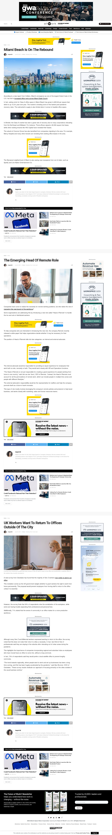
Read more (7, 503)
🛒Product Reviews (31, 32)
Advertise (17, 824)
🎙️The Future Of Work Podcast (64, 32)
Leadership (33, 28)
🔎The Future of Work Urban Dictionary (86, 32)
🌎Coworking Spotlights (45, 32)
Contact (63, 824)
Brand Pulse (83, 824)
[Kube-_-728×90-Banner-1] (56, 41)
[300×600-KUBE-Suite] (92, 568)
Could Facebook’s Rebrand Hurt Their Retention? (20, 231)
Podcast (89, 824)
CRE (82, 28)
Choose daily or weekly (10, 802)
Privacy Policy (42, 824)
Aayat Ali (10, 54)
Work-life (40, 28)
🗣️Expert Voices (19, 32)
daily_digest (10, 177)
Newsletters (34, 824)
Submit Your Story (25, 824)
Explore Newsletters (105, 23)
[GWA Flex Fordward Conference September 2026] (56, 11)
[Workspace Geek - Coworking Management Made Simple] (92, 95)
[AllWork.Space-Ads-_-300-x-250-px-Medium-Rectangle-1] (92, 270)
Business (88, 28)
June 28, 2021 (18, 54)
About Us (57, 824)
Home (5, 44)
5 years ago (13, 233)
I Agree (94, 833)
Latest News (24, 28)
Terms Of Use (50, 824)
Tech (70, 28)
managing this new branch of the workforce (18, 309)
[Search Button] (11, 24)
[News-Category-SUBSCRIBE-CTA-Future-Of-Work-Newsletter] (38, 428)
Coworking (48, 28)
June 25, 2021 (18, 265)
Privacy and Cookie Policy (83, 833)
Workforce (77, 28)
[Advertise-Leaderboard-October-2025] (38, 116)
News (9, 44)
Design (55, 28)
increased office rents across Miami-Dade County (31, 98)
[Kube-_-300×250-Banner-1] (38, 148)
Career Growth (63, 28)
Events (94, 824)
